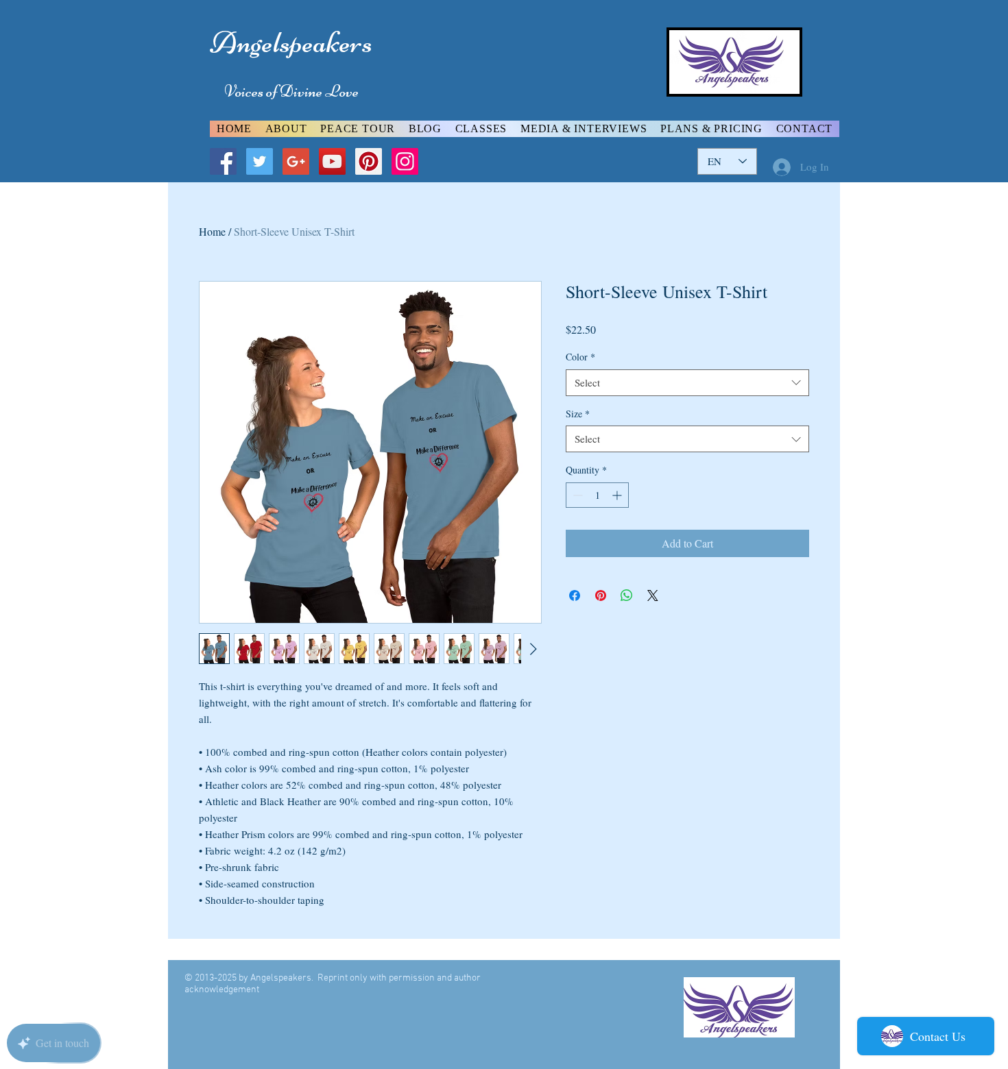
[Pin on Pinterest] (600, 595)
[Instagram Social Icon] (405, 161)
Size (578, 413)
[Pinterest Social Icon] (368, 161)
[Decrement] (576, 495)
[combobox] (687, 382)
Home (212, 231)
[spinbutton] (597, 495)
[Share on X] (653, 595)
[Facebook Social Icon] (223, 161)
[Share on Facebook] (574, 595)
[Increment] (618, 495)
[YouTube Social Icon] (332, 161)
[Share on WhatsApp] (627, 595)
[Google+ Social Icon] (296, 161)
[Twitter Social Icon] (259, 161)
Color (580, 356)
